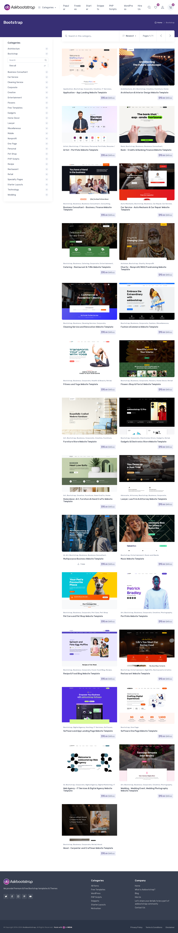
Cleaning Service (89, 323)
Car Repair (157, 204)
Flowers (152, 381)
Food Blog (101, 670)
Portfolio (102, 146)
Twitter (5, 896)
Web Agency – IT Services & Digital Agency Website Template (87, 789)
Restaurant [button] (13, 169)
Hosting (89, 727)
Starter (89, 7)
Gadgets (160, 438)
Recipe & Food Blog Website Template (81, 673)
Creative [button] (12, 92)
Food (94, 670)
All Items (95, 886)
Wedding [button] (12, 195)
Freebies (77, 7)
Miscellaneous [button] (14, 128)
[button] (149, 7)
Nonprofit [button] (12, 138)
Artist (65, 146)
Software (108, 727)
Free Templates (98, 889)
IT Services (106, 89)
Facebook (12, 896)
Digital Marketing (105, 785)
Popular (66, 7)
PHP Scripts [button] (13, 159)
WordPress (128, 7)
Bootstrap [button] (13, 54)
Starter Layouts (98, 905)
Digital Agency (79, 727)
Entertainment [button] (15, 97)
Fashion (152, 323)
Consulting (105, 204)
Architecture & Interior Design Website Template (144, 92)
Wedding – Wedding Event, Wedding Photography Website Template (144, 789)
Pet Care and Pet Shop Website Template (83, 616)
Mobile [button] (11, 133)
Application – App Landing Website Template (85, 92)
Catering (85, 263)
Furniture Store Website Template (80, 442)
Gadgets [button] (12, 113)
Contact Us (140, 907)
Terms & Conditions (154, 927)
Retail (108, 381)
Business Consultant (153, 146)
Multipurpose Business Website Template (83, 559)
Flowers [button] (11, 103)
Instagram (18, 896)
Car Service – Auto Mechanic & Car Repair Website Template (145, 208)
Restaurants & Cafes (162, 670)
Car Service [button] (13, 77)
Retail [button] (10, 174)
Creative (97, 89)
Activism (124, 263)
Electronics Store (148, 438)
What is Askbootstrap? (145, 889)
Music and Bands (152, 555)
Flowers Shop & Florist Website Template (141, 384)
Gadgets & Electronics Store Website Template (143, 442)
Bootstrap (78, 89)
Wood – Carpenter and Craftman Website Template (88, 848)
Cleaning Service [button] (15, 82)
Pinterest (24, 896)
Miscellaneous (162, 323)
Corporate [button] (12, 87)
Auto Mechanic (127, 204)
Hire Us (140, 7)
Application (68, 89)
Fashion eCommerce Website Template (139, 327)
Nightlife (148, 670)
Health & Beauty (99, 381)
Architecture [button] (14, 48)
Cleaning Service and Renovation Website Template (88, 327)
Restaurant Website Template (135, 673)
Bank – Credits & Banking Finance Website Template (146, 150)
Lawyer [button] (11, 123)
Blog (137, 893)
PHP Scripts (113, 7)
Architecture (126, 89)
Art (134, 89)
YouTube (30, 896)
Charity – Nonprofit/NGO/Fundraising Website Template (143, 268)
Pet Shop (104, 613)
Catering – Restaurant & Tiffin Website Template (87, 267)
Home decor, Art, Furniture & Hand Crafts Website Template (87, 500)
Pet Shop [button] (12, 154)
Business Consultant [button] (18, 72)
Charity (142, 263)
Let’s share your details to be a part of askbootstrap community (152, 902)
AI (64, 555)
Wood (99, 844)
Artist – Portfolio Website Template (80, 150)
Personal (93, 146)
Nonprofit (150, 263)
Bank (123, 146)
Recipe (109, 670)
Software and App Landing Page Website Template (88, 731)
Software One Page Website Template (139, 731)
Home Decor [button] (14, 118)
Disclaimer (170, 927)
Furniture (158, 89)
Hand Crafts (99, 495)
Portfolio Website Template (134, 616)
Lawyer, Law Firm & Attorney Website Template (144, 499)
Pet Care (95, 613)
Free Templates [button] (15, 108)
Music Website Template (132, 559)
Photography (166, 613)
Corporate (88, 89)
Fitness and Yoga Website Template (80, 384)
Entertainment (106, 263)
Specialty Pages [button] (15, 179)
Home (159, 23)
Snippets (100, 7)
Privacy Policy (136, 927)
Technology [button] (13, 189)
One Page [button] (12, 143)
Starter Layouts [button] (15, 184)
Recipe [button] (11, 164)
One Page (135, 727)
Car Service (167, 204)
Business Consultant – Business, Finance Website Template (87, 208)
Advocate (125, 495)
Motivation (96, 908)
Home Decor (161, 381)
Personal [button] (12, 148)
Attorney (134, 495)
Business (139, 146)
